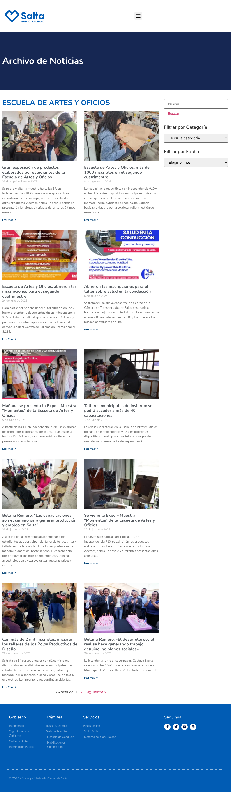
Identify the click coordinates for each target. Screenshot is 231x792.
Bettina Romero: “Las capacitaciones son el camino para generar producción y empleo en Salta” (39, 520)
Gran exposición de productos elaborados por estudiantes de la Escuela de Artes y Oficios (33, 172)
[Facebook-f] (167, 727)
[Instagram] (193, 727)
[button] (138, 16)
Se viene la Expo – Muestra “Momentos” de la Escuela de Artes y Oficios (119, 520)
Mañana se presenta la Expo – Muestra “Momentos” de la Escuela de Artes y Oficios (39, 410)
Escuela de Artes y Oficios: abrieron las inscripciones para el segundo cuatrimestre (39, 291)
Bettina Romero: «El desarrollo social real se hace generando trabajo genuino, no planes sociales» (119, 644)
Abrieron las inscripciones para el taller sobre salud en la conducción (117, 289)
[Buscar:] (196, 104)
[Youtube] (184, 727)
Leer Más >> (9, 219)
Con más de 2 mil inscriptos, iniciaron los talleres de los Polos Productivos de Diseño (39, 644)
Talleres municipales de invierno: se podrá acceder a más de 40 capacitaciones (118, 410)
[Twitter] (176, 727)
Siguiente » (96, 692)
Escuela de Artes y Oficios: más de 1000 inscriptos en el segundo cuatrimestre (117, 172)
